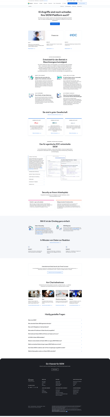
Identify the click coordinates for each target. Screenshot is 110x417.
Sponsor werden (75, 392)
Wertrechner (74, 6)
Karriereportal (44, 391)
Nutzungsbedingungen (33, 406)
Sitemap (44, 406)
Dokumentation (58, 3)
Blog (42, 384)
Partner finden (58, 381)
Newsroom (43, 385)
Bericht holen (46, 0)
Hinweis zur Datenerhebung (55, 411)
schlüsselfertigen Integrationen (40, 228)
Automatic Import (39, 231)
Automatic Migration (75, 228)
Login (81, 0)
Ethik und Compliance (59, 395)
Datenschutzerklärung (39, 406)
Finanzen (74, 384)
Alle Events (75, 393)
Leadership (43, 382)
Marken (29, 406)
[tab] (36, 162)
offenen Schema (40, 233)
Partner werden (58, 385)
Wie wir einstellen (44, 392)
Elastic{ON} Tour (75, 391)
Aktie (74, 385)
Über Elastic (44, 381)
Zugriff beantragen (58, 384)
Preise (54, 3)
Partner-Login (58, 382)
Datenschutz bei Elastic (59, 392)
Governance (75, 382)
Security (30, 6)
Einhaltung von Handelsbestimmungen (62, 393)
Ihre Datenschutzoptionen (62, 411)
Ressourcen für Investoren (77, 381)
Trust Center (58, 391)
